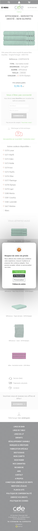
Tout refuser (19, 276)
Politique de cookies (19, 284)
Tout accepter (20, 272)
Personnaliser (19, 280)
